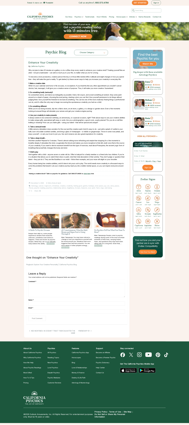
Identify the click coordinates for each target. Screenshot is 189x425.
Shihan (148, 100)
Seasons (84, 188)
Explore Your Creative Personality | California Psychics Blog (55, 264)
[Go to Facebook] (123, 355)
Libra (112, 186)
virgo (102, 188)
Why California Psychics (32, 357)
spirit (93, 188)
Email (30, 308)
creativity (69, 186)
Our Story (68, 17)
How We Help (28, 363)
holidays (91, 186)
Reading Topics (53, 357)
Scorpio (77, 188)
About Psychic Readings (32, 368)
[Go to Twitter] (131, 355)
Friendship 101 (84, 331)
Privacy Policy (100, 412)
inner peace (99, 186)
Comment (32, 281)
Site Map (127, 412)
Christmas (55, 186)
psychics (49, 188)
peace (117, 186)
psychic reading (39, 188)
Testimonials (89, 17)
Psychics (77, 17)
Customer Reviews (54, 383)
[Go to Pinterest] (158, 355)
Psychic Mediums (54, 378)
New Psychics (53, 363)
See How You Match (147, 252)
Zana (147, 81)
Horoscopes (121, 17)
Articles (132, 17)
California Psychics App (80, 352)
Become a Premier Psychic (106, 357)
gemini (85, 186)
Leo (108, 186)
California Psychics (38, 66)
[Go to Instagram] (139, 355)
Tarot (98, 188)
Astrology (34, 186)
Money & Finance (78, 373)
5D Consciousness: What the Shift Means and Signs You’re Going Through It (74, 232)
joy (105, 186)
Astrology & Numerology (81, 383)
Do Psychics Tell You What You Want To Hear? (109, 231)
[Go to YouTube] (148, 355)
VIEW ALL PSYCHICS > (147, 136)
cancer (41, 186)
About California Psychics (32, 352)
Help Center (100, 368)
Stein (147, 118)
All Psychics (52, 352)
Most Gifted (27, 373)
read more (50, 243)
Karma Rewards (144, 17)
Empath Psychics (54, 373)
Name (31, 300)
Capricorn (47, 186)
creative (63, 186)
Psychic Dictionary (102, 363)
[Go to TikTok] (166, 355)
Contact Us (157, 17)
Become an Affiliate (103, 352)
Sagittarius (70, 188)
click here (87, 173)
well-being (108, 188)
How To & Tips (28, 378)
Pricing (111, 17)
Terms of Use (115, 412)
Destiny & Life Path (78, 378)
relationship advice (59, 188)
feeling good (78, 186)
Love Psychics (53, 368)
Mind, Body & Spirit (54, 183)
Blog (73, 363)
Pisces (31, 188)
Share (36, 191)
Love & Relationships (79, 368)
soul (89, 188)
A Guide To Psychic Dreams (39, 230)
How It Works (102, 17)
